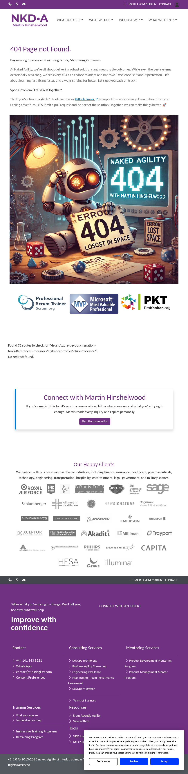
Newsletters (80, 721)
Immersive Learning (28, 720)
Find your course (27, 715)
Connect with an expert (120, 606)
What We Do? (99, 20)
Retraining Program (29, 737)
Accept (164, 761)
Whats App (23, 666)
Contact (165, 4)
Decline (134, 761)
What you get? (68, 20)
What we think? (161, 20)
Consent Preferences (30, 678)
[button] (140, 4)
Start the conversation (95, 421)
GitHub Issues (85, 99)
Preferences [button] (162, 753)
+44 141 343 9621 (28, 661)
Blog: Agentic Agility (86, 716)
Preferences (103, 761)
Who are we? (129, 20)
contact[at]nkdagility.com (33, 672)
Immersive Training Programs (36, 731)
